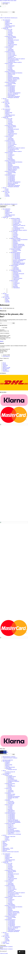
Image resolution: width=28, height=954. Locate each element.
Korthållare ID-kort (12, 776)
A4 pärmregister (11, 65)
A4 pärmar (10, 64)
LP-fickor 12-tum (11, 52)
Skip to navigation (4, 0)
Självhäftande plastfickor (10, 85)
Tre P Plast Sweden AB (10, 771)
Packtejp (9, 787)
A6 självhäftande (11, 817)
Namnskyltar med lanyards (13, 40)
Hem (1, 308)
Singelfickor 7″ (11, 827)
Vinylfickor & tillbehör (10, 51)
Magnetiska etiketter (12, 37)
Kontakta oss (8, 773)
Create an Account (4, 953)
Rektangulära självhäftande (13, 97)
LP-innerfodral (11, 56)
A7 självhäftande (11, 91)
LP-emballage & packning (13, 59)
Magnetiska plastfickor (12, 79)
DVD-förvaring (11, 802)
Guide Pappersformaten (10, 25)
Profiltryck (7, 22)
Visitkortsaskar (11, 45)
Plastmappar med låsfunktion (14, 796)
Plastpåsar (10, 84)
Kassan (6, 104)
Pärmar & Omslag (9, 63)
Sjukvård (10, 798)
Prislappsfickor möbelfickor (13, 781)
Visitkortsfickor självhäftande (14, 96)
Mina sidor (7, 103)
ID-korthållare (11, 41)
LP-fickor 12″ (11, 824)
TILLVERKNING (6, 20)
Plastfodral (10, 75)
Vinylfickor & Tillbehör (10, 823)
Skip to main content (12, 0)
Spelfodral (10, 34)
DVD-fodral (10, 32)
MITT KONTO (6, 102)
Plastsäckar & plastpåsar (10, 82)
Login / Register (6, 943)
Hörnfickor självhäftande (13, 94)
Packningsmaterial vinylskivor (14, 831)
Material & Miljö (8, 23)
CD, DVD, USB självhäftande (14, 92)
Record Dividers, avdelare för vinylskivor (16, 58)
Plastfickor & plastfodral (10, 71)
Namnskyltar (10, 38)
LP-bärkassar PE (11, 61)
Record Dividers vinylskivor (13, 830)
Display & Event (8, 775)
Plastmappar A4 (11, 795)
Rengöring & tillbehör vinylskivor (15, 62)
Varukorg (7, 105)
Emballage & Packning (10, 783)
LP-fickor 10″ (11, 825)
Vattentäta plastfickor (12, 81)
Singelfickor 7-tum (11, 57)
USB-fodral (10, 35)
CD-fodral (10, 31)
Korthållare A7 (11, 777)
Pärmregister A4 (11, 811)
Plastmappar (10, 76)
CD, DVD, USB (8, 29)
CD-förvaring (10, 801)
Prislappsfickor (11, 43)
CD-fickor (10, 30)
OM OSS (5, 98)
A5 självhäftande (11, 89)
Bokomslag (10, 69)
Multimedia (7, 800)
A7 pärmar (10, 68)
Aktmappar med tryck (12, 769)
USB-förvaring (11, 803)
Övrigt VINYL (11, 832)
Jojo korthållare (11, 42)
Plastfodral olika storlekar (13, 797)
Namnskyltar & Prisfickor (10, 36)
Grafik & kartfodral (9, 47)
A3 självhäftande (11, 87)
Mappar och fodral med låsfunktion (15, 72)
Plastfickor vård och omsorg (13, 78)
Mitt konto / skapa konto (10, 836)
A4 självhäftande (11, 88)
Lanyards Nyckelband (12, 44)
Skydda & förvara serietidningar (14, 834)
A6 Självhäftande (11, 90)
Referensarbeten (8, 27)
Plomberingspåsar (11, 95)
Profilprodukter (8, 768)
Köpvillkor (7, 106)
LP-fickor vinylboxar (12, 55)
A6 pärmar (10, 67)
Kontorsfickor (8, 793)
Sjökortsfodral (11, 50)
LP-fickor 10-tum (11, 54)
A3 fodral (10, 48)
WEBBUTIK (5, 28)
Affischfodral (10, 49)
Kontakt (7, 99)
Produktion (7, 21)
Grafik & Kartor (8, 788)
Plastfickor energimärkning (13, 77)
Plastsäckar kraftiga (12, 83)
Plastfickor (7, 24)
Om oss (6, 101)
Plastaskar (10, 782)
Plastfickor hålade (11, 74)
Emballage (10, 784)
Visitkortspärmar (11, 70)
